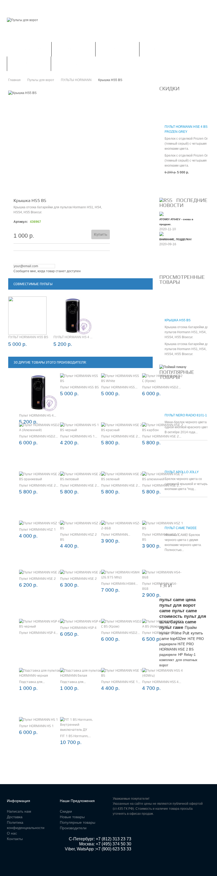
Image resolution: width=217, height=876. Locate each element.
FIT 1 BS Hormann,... (75, 736)
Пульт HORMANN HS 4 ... (72, 337)
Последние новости (183, 202)
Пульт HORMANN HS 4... (37, 415)
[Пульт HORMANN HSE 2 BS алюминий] (162, 477)
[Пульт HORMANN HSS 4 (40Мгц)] (162, 673)
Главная (14, 6)
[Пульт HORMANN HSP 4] (80, 621)
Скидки (36, 6)
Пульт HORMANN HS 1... (78, 436)
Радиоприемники (73, 49)
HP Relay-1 (187, 655)
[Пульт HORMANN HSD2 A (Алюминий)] (39, 427)
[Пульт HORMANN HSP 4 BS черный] (39, 624)
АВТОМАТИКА (117, 49)
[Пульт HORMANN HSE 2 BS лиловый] (80, 477)
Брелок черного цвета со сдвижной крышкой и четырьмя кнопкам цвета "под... (188, 484)
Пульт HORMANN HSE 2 (37, 579)
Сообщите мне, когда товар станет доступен (47, 271)
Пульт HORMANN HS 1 (36, 726)
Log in (199, 6)
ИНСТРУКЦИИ (161, 49)
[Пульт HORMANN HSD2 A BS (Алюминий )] (162, 624)
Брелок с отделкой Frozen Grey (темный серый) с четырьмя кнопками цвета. (188, 143)
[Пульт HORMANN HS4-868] (162, 575)
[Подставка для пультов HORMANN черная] (39, 673)
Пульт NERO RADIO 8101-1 (186, 415)
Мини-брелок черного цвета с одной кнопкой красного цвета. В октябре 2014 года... (188, 427)
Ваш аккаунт (62, 6)
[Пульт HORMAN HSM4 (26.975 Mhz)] (121, 575)
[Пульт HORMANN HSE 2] (39, 572)
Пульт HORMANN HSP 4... (38, 633)
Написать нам (93, 6)
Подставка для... (32, 682)
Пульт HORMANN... (115, 534)
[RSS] (165, 200)
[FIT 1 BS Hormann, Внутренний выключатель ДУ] (80, 724)
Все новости (173, 262)
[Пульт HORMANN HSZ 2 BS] (80, 526)
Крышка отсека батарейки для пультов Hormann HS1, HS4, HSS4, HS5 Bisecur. (187, 332)
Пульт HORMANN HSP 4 (78, 628)
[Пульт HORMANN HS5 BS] (80, 378)
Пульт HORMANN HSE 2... (120, 436)
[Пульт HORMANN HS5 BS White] (121, 378)
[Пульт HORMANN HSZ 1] (39, 523)
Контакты (122, 6)
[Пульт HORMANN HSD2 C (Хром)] (162, 378)
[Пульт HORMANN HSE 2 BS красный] (121, 427)
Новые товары (72, 817)
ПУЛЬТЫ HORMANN (76, 80)
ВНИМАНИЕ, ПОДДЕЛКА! (175, 239)
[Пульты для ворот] (22, 20)
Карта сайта (149, 6)
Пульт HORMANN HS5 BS (28, 337)
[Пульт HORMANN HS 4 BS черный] (38, 392)
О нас (12, 833)
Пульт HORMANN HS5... (119, 387)
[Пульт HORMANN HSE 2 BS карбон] (162, 427)
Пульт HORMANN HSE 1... (120, 682)
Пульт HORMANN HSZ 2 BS (78, 537)
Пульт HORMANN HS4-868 (159, 586)
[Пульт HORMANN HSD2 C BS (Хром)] (121, 624)
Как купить (73, 63)
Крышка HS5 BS (178, 320)
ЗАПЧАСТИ (29, 63)
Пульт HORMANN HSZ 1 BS (160, 537)
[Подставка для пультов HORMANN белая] (80, 673)
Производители (73, 828)
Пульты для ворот (29, 49)
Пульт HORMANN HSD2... (161, 387)
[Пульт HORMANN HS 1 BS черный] (80, 427)
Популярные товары (77, 822)
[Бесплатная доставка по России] (172, 367)
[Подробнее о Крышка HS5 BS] (168, 306)
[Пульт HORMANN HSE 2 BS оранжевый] (39, 477)
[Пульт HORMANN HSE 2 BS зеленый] (121, 477)
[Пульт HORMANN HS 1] (38, 719)
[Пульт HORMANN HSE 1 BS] (121, 673)
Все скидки (172, 185)
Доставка (14, 817)
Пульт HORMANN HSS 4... (161, 682)
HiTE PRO (196, 639)
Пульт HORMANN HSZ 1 (37, 529)
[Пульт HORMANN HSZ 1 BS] (162, 526)
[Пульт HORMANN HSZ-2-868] (121, 526)
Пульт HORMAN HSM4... (119, 584)
